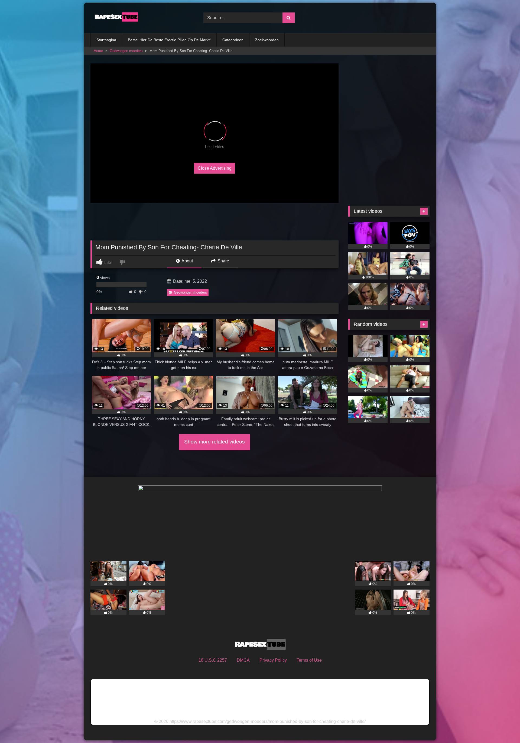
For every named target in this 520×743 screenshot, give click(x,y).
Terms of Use (309, 660)
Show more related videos (214, 442)
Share (222, 261)
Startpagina (106, 40)
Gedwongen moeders (126, 51)
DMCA (243, 660)
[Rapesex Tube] (114, 17)
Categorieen (232, 40)
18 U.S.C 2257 (213, 660)
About (187, 261)
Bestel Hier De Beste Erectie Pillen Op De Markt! (169, 40)
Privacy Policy (273, 660)
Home (98, 51)
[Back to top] (503, 727)
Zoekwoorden (267, 40)
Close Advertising (215, 168)
